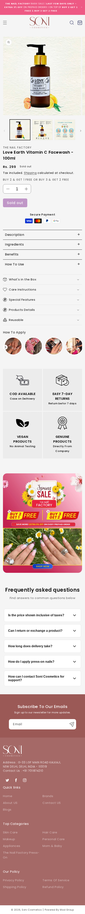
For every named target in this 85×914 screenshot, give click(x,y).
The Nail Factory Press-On (21, 854)
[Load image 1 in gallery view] (20, 129)
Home (7, 796)
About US (10, 803)
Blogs (7, 809)
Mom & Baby (52, 846)
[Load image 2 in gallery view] (42, 129)
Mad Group (67, 909)
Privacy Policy (13, 880)
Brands (47, 796)
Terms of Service (56, 880)
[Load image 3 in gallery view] (65, 129)
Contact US (51, 803)
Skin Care (10, 832)
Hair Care (49, 832)
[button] (5, 22)
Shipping (30, 173)
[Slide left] (4, 130)
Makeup (9, 839)
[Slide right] (80, 130)
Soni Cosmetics (32, 909)
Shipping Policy (14, 887)
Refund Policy (53, 887)
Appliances (11, 846)
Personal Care (53, 839)
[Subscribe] (71, 724)
